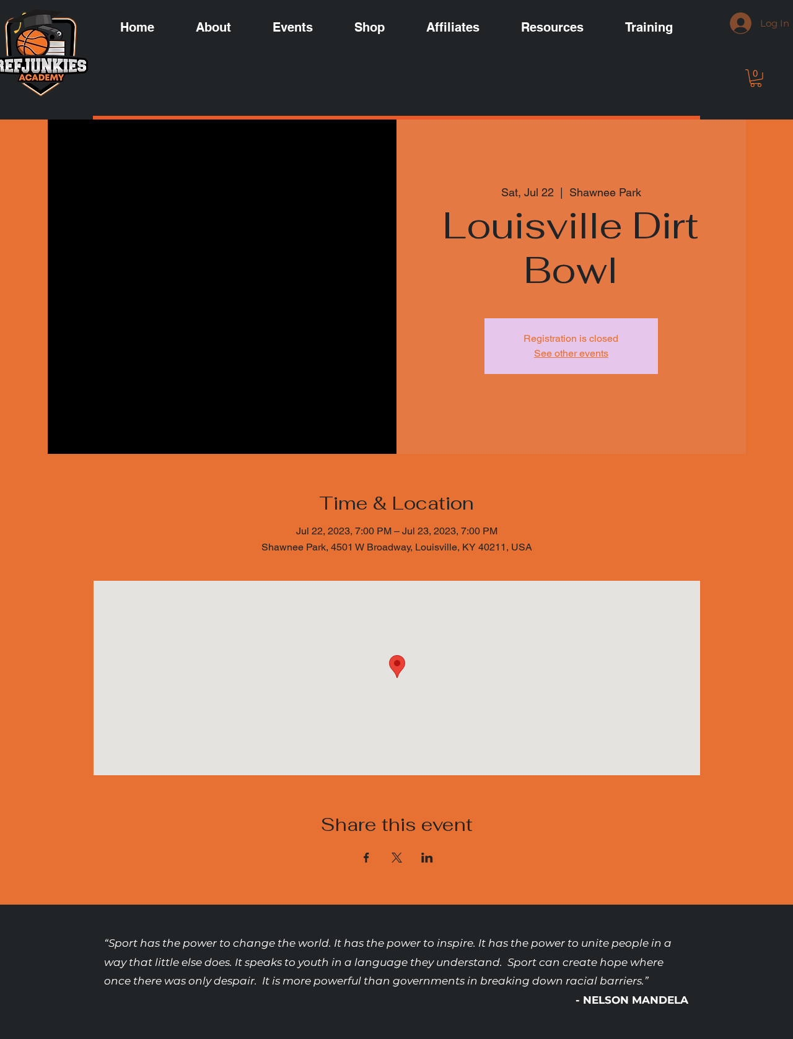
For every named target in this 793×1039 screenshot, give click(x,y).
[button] (755, 78)
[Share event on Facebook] (366, 858)
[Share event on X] (397, 858)
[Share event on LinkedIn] (427, 858)
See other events (571, 353)
